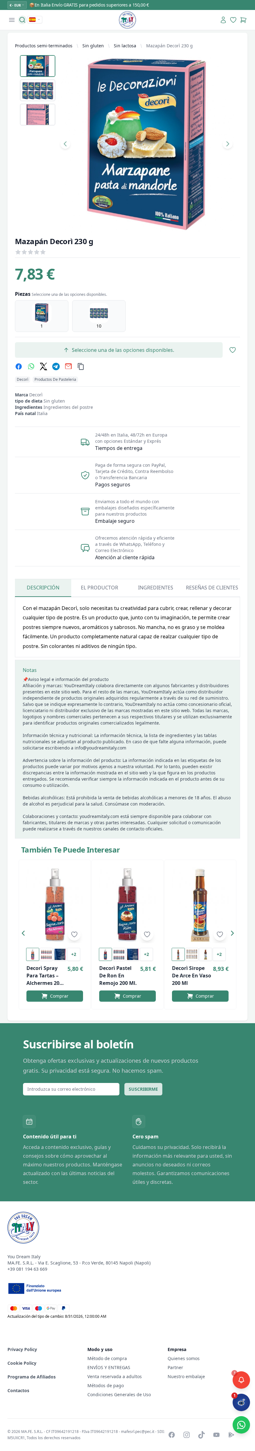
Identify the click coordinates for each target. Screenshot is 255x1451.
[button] (25, 934)
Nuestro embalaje (186, 1376)
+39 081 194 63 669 (27, 1269)
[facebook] (18, 366)
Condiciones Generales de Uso (119, 1394)
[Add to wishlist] (74, 934)
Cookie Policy (21, 1363)
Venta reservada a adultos (114, 1376)
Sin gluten (93, 46)
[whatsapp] (31, 366)
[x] (43, 366)
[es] (34, 19)
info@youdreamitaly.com (100, 748)
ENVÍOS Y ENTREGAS (109, 1367)
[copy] (81, 366)
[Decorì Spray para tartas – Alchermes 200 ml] (54, 905)
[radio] (41, 316)
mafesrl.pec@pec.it (137, 1431)
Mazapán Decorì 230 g (169, 46)
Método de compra (107, 1358)
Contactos (18, 1390)
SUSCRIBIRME (143, 1089)
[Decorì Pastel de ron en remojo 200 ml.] (127, 905)
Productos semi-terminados (43, 46)
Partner (175, 1367)
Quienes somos (184, 1358)
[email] (68, 366)
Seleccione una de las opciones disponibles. (123, 350)
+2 (73, 954)
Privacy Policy (22, 1349)
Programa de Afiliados (31, 1377)
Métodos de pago (105, 1385)
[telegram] (56, 366)
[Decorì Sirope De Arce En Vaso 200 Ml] (200, 905)
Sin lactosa (125, 46)
